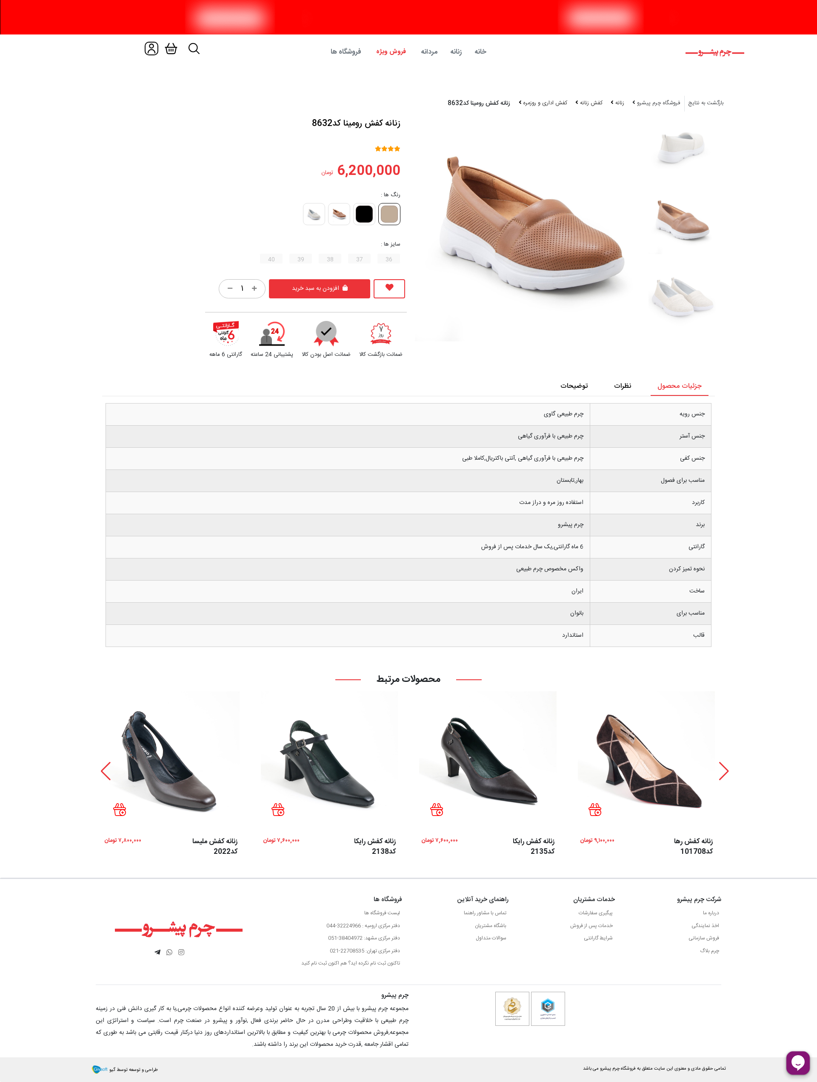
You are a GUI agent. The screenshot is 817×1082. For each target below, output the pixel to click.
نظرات (622, 386)
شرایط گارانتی (598, 938)
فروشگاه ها (346, 52)
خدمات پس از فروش (591, 926)
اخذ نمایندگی (705, 926)
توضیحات (574, 386)
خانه (480, 52)
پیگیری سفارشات (596, 913)
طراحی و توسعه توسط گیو (133, 1070)
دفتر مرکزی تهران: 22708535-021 (365, 951)
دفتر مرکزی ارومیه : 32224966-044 (363, 926)
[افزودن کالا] (254, 288)
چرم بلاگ (709, 951)
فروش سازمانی (703, 938)
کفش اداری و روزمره (544, 103)
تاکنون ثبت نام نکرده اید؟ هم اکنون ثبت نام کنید (350, 963)
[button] (724, 771)
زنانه (456, 52)
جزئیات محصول (679, 386)
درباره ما (711, 913)
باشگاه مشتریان (490, 926)
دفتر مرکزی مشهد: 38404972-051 (364, 938)
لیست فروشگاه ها (382, 913)
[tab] (408, 52)
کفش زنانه (590, 103)
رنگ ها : (390, 195)
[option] (682, 221)
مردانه (429, 52)
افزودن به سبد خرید (316, 288)
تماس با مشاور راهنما (485, 913)
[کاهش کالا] (230, 288)
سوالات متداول (491, 938)
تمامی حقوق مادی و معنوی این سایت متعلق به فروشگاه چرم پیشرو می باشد (654, 1069)
